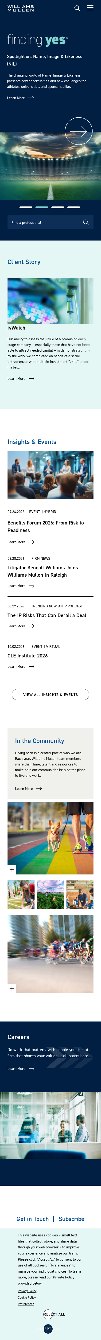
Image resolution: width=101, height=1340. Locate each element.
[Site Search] (77, 8)
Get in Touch (32, 1219)
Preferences (26, 1304)
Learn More (16, 97)
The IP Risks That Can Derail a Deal (47, 615)
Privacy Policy (27, 1291)
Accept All (48, 1328)
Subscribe (71, 1219)
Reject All (48, 1314)
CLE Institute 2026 (28, 655)
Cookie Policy (27, 1297)
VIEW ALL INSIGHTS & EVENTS (50, 694)
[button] (25, 207)
